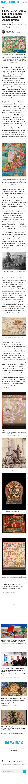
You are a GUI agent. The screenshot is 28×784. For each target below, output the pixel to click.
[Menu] (26, 2)
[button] (15, 746)
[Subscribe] (24, 771)
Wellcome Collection (8, 596)
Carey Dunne (9, 31)
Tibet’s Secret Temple (8, 584)
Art (3, 7)
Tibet (13, 592)
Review (8, 592)
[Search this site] (24, 2)
